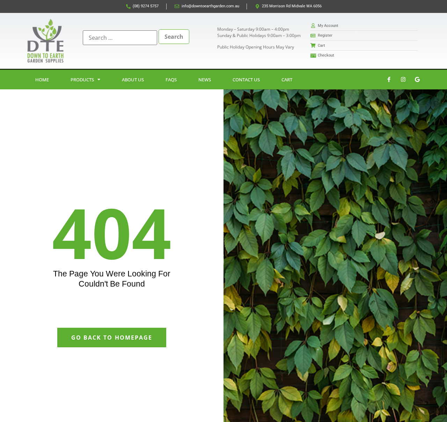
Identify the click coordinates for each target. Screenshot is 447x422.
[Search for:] (120, 37)
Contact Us (246, 79)
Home (42, 79)
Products (82, 79)
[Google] (417, 79)
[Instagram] (403, 79)
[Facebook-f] (388, 79)
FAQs (171, 79)
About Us (133, 79)
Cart (286, 79)
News (204, 79)
